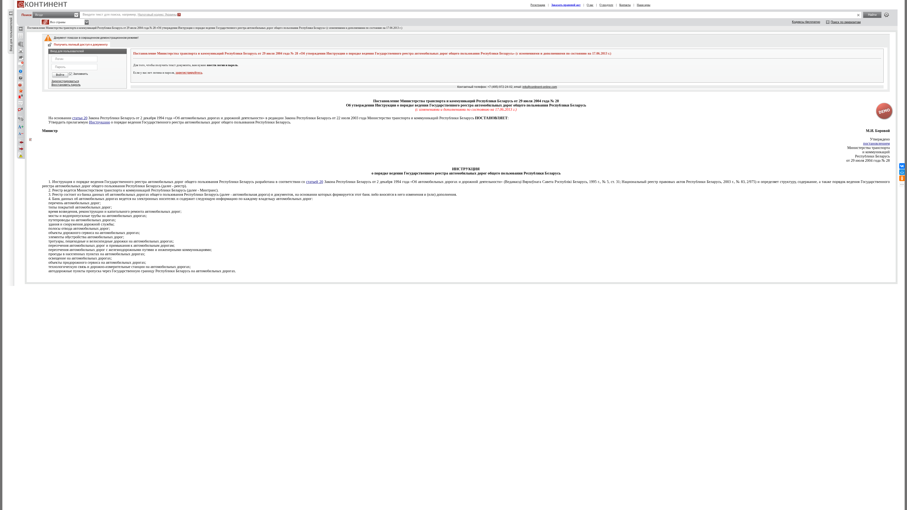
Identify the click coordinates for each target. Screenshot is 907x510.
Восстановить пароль (66, 84)
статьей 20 (314, 182)
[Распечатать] (21, 51)
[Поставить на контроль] (21, 84)
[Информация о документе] (21, 71)
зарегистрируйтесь (188, 72)
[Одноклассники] (902, 178)
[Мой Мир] (902, 172)
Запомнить (80, 74)
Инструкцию (99, 122)
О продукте (606, 5)
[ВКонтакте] (902, 166)
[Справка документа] (21, 77)
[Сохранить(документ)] (21, 44)
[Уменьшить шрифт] (21, 133)
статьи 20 (79, 118)
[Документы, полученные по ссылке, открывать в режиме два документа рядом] (21, 36)
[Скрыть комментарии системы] (21, 64)
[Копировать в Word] (21, 57)
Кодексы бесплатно (806, 22)
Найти (872, 15)
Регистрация (538, 5)
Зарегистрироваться (65, 81)
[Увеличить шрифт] (21, 127)
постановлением (876, 143)
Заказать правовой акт (566, 5)
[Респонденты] (21, 148)
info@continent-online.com (539, 87)
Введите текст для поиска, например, (130, 14)
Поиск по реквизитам (846, 22)
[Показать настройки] (886, 14)
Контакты (625, 5)
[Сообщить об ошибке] (21, 155)
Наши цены (643, 5)
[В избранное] (21, 91)
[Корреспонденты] (21, 142)
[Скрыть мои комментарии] (21, 104)
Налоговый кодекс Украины (157, 14)
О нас (590, 5)
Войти (60, 74)
